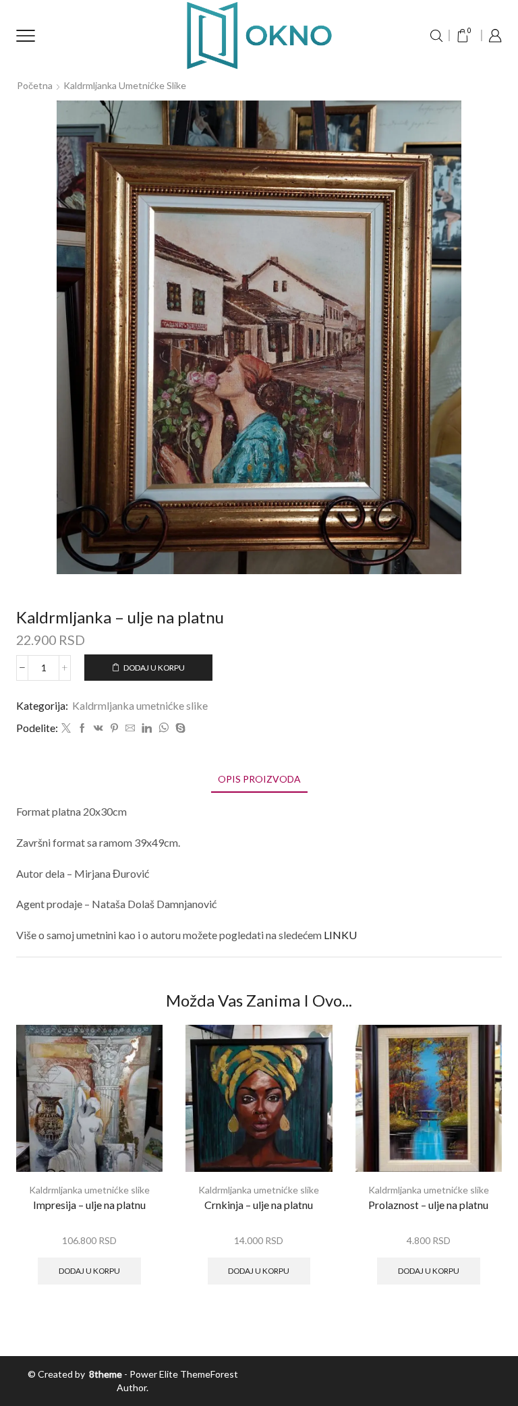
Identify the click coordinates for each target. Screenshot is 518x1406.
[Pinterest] (114, 728)
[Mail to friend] (130, 728)
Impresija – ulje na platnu (89, 1204)
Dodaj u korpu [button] (89, 1271)
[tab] (259, 779)
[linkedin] (146, 728)
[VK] (98, 728)
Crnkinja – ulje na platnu (258, 1204)
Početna (35, 85)
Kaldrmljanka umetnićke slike (124, 85)
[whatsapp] (163, 728)
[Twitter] (66, 728)
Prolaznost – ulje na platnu (428, 1204)
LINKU (340, 934)
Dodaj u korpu (154, 668)
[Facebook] (82, 728)
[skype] (178, 728)
